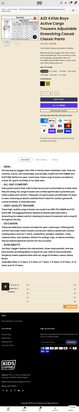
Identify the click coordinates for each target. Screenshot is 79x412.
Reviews (55, 160)
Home (4, 9)
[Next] (35, 28)
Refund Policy (6, 338)
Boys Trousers (12, 9)
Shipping (53, 48)
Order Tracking (41, 160)
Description (25, 160)
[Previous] (5, 28)
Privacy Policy (6, 335)
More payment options (59, 111)
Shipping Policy (7, 342)
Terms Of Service (8, 345)
